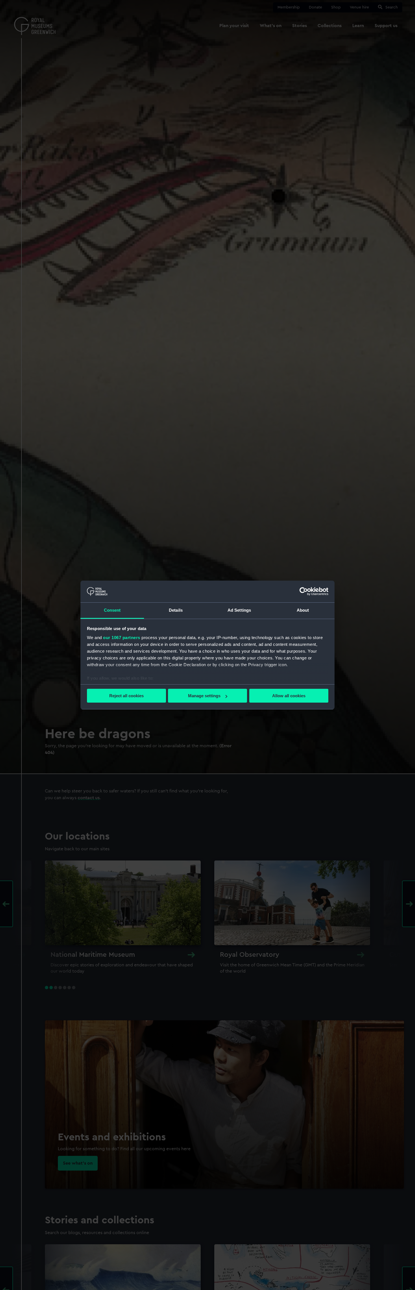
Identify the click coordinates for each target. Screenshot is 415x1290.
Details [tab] (176, 610)
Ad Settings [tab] (239, 610)
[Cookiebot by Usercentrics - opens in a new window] (303, 591)
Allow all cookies (288, 695)
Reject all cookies (126, 695)
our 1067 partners (121, 637)
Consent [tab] (112, 610)
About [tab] (303, 610)
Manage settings (204, 695)
